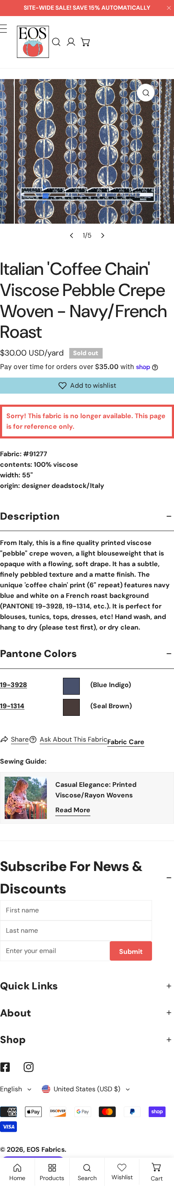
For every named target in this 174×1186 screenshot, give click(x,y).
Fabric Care (125, 741)
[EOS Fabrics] (33, 42)
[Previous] (72, 235)
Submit (131, 951)
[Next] (102, 235)
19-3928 (13, 684)
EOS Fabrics (46, 1149)
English (11, 1089)
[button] (86, 42)
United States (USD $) (87, 1089)
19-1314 (12, 705)
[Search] (56, 42)
